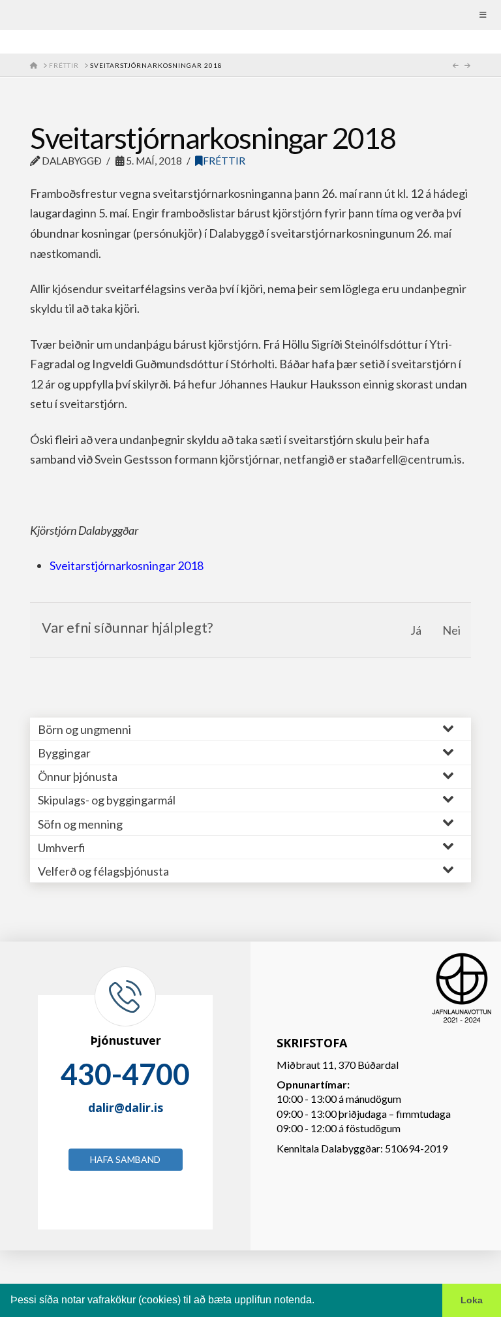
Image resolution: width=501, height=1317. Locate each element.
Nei (451, 630)
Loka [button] (472, 1300)
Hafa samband (125, 1159)
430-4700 (125, 1074)
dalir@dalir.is (125, 1107)
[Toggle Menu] (250, 15)
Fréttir (224, 161)
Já (415, 630)
